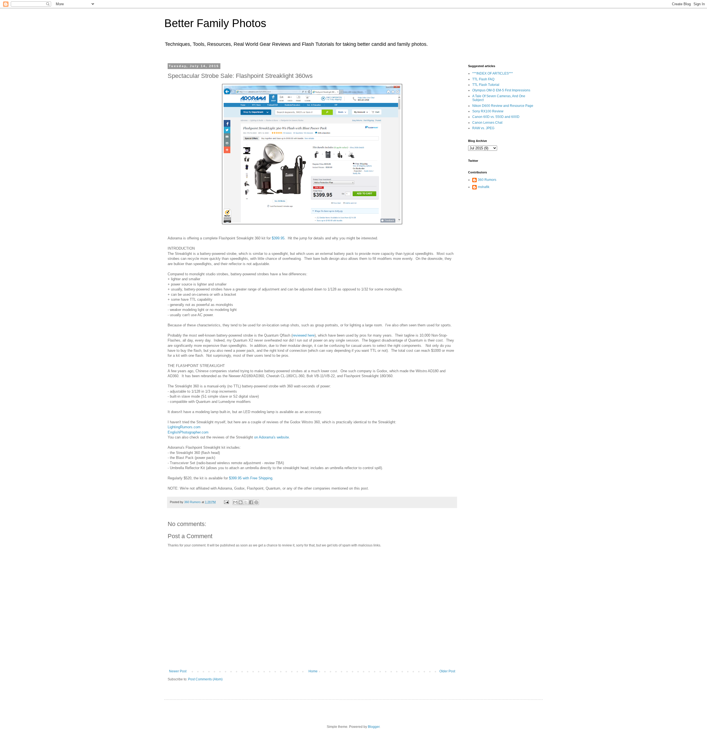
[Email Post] (226, 502)
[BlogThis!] (240, 502)
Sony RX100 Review (487, 111)
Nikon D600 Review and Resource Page (502, 106)
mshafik (483, 187)
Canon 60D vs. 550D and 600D (495, 117)
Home (313, 671)
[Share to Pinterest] (256, 502)
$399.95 (278, 238)
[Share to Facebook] (251, 502)
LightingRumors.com (184, 427)
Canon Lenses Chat (487, 123)
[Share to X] (246, 502)
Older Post (447, 671)
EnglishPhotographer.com (188, 432)
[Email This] (235, 502)
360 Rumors (487, 180)
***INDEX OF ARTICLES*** (492, 73)
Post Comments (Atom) (205, 679)
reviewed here (303, 335)
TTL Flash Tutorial (485, 85)
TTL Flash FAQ (483, 79)
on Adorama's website (271, 437)
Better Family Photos (215, 23)
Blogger (373, 727)
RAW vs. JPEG (483, 128)
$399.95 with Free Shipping (250, 478)
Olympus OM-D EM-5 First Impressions (501, 90)
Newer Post (177, 671)
